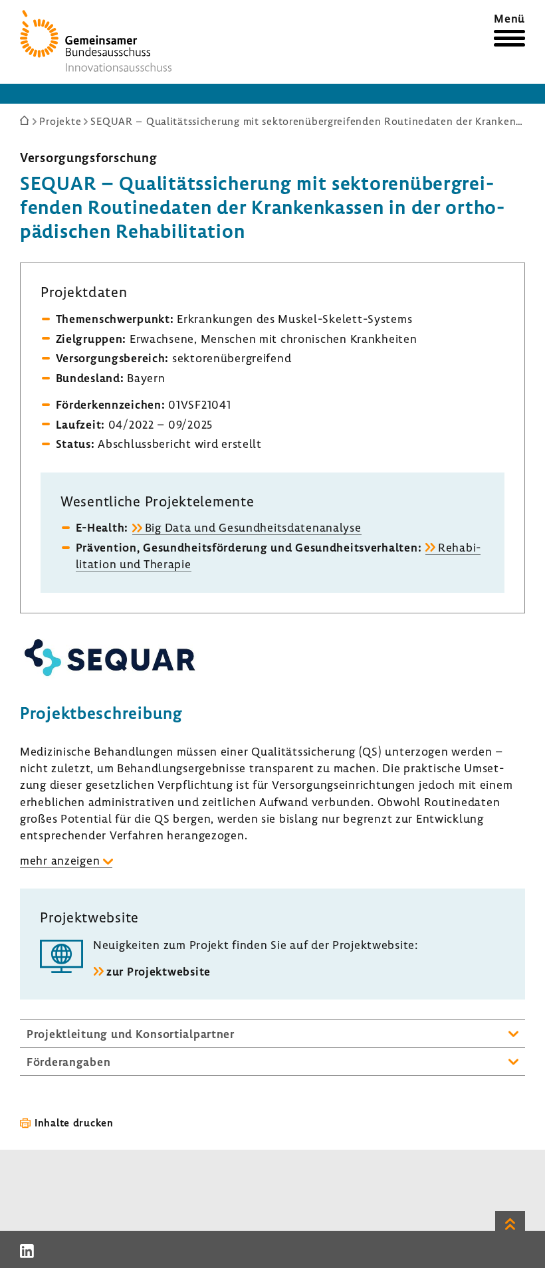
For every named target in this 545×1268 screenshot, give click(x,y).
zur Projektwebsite (158, 971)
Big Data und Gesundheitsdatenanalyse (253, 527)
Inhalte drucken (74, 1122)
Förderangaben (68, 1062)
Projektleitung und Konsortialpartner (131, 1034)
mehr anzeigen (60, 860)
